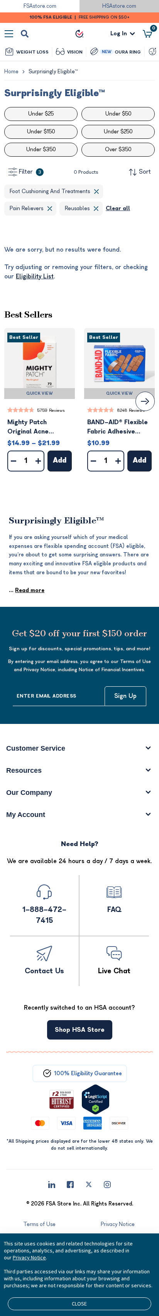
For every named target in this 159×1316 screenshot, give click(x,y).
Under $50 (118, 114)
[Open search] (25, 34)
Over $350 (118, 149)
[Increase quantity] (38, 461)
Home (11, 71)
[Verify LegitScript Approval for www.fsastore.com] (95, 1099)
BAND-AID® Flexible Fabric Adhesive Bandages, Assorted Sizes (118, 427)
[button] (39, 363)
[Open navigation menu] (9, 34)
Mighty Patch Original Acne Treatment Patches (36, 427)
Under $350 (41, 149)
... (26, 590)
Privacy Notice (29, 1257)
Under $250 (118, 131)
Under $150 (41, 131)
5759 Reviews (51, 410)
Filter (30, 171)
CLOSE (79, 1303)
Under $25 (41, 114)
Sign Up (125, 696)
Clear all (118, 208)
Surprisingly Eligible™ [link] (53, 71)
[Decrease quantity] (13, 461)
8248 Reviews (131, 410)
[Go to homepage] (79, 34)
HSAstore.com (119, 6)
